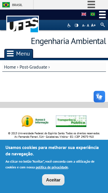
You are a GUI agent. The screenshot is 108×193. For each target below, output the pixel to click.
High (76, 25)
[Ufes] (23, 21)
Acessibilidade (69, 25)
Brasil (17, 5)
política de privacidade (52, 167)
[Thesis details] (84, 14)
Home (10, 67)
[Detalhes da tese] (92, 14)
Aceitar (53, 179)
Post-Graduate (33, 67)
